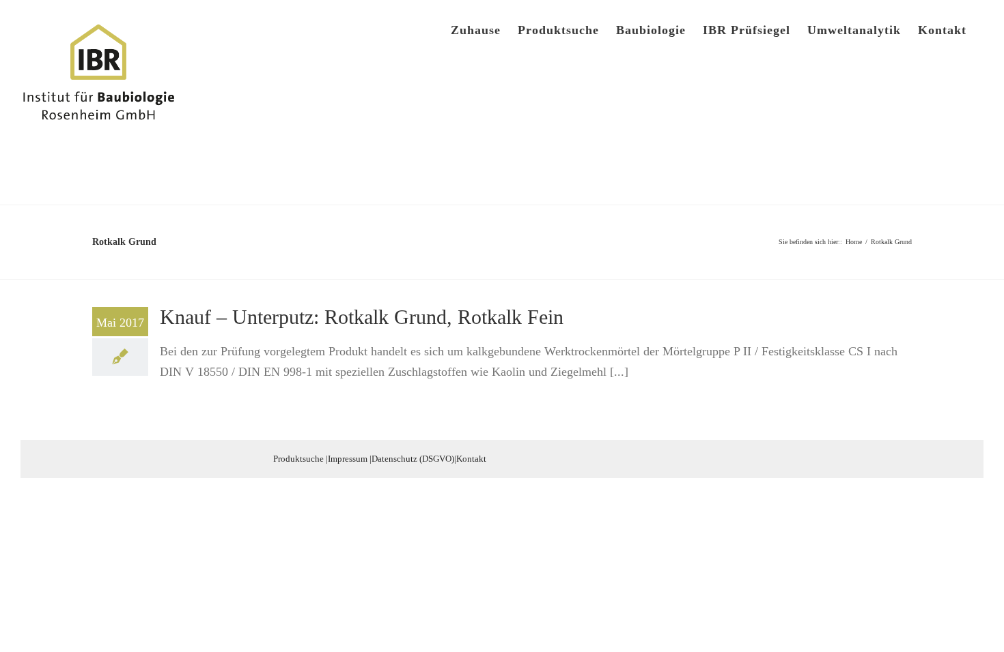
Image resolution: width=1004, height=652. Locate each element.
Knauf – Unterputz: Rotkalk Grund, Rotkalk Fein (361, 317)
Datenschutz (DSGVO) (413, 459)
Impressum (347, 459)
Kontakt (471, 459)
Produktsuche (298, 459)
